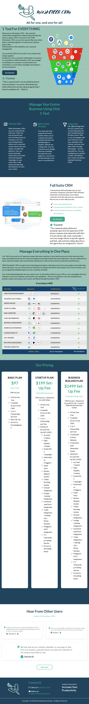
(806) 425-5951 (44, 687)
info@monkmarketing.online (39, 694)
